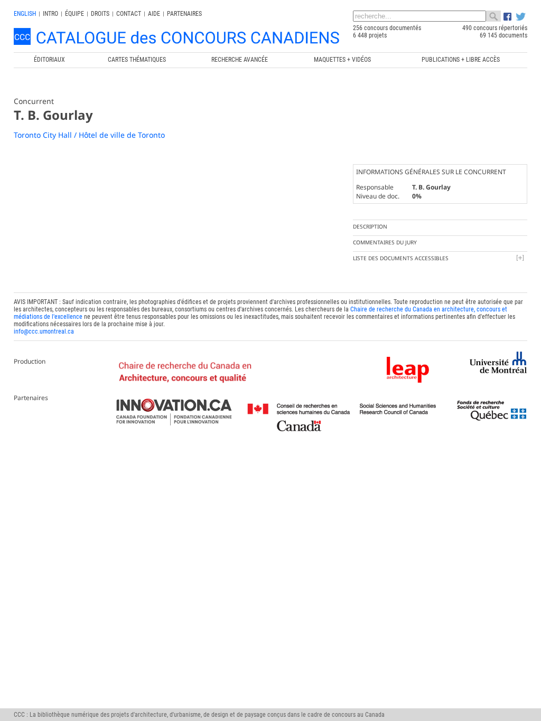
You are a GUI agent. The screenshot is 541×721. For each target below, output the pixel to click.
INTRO (50, 13)
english (25, 13)
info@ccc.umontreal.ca (44, 331)
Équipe (74, 13)
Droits (100, 13)
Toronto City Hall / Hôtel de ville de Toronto (89, 135)
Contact (128, 13)
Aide (154, 13)
